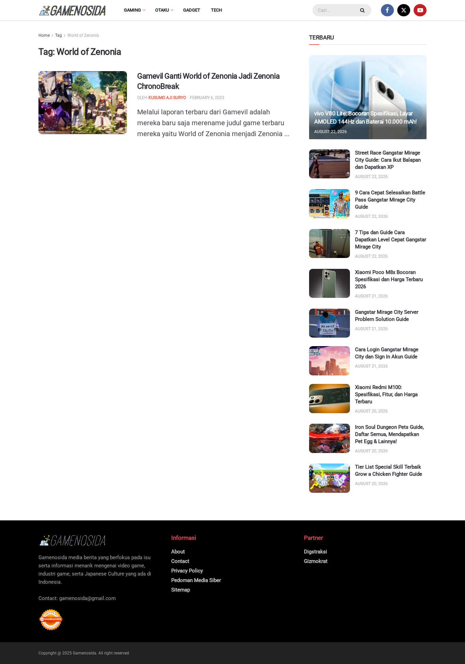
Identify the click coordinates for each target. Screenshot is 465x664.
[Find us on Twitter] (403, 10)
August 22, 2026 (330, 131)
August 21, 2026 (371, 296)
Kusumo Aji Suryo (167, 97)
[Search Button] (363, 10)
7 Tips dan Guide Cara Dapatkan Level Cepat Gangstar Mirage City (390, 239)
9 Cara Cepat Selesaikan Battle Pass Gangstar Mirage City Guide (390, 200)
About (178, 552)
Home (44, 35)
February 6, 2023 (207, 97)
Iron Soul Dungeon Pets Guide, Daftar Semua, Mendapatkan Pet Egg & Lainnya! (389, 434)
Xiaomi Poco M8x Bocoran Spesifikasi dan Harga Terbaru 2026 (389, 279)
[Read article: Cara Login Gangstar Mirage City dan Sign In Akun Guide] (329, 360)
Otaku (162, 10)
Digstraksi (315, 552)
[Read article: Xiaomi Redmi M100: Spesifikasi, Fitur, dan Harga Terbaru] (329, 398)
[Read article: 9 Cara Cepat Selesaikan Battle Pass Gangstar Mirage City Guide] (329, 203)
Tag (58, 35)
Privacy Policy (187, 571)
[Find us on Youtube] (420, 10)
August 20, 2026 (371, 411)
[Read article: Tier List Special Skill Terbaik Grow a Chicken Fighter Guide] (329, 478)
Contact (180, 561)
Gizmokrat (315, 561)
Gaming (132, 10)
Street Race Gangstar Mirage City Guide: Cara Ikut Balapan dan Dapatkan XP (388, 160)
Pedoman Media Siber (196, 580)
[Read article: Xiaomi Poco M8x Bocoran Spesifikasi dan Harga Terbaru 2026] (329, 283)
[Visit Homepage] (72, 10)
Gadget (191, 10)
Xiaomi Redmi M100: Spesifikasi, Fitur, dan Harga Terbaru (386, 394)
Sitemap (180, 590)
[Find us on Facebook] (387, 10)
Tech (216, 10)
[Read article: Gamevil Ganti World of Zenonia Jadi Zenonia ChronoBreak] (82, 102)
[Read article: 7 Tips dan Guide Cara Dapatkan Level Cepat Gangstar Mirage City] (329, 243)
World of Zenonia (83, 35)
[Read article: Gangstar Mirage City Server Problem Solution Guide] (329, 323)
